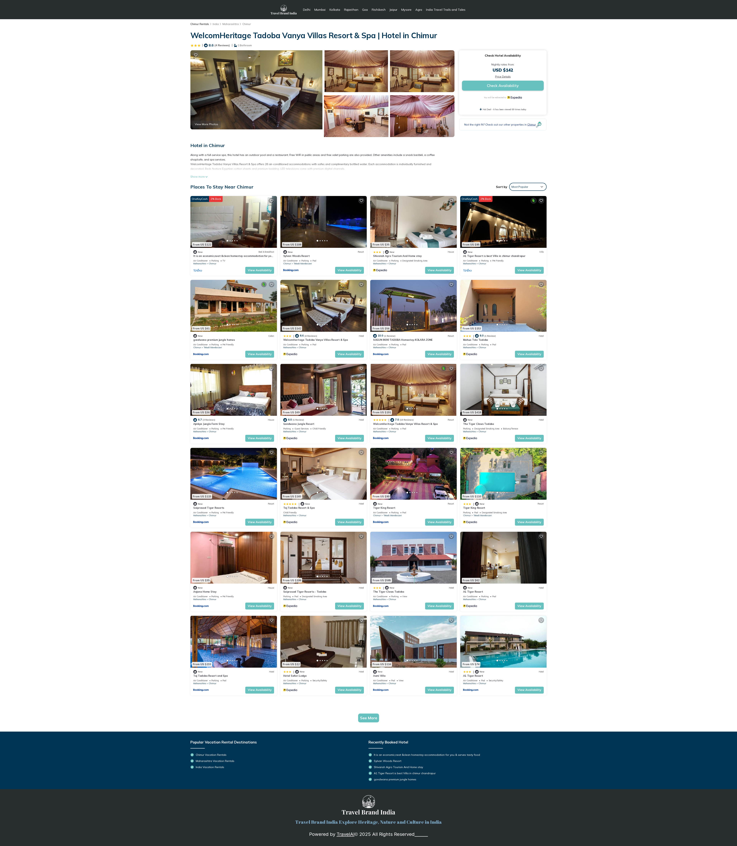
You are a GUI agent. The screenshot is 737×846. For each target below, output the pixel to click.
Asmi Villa (379, 675)
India (216, 24)
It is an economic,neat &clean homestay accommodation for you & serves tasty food (427, 755)
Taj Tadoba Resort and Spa (210, 675)
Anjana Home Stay (204, 591)
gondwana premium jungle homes (214, 339)
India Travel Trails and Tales (445, 10)
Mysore (406, 10)
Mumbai (320, 10)
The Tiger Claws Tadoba (478, 423)
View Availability (260, 270)
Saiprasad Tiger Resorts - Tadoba (304, 591)
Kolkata (334, 10)
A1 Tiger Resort (473, 591)
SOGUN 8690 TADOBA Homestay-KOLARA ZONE (403, 339)
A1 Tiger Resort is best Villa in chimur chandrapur (494, 255)
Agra (418, 10)
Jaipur (393, 10)
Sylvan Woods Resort (296, 255)
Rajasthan (351, 10)
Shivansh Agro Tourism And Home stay (397, 255)
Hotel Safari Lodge (295, 675)
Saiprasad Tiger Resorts (208, 507)
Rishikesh (379, 10)
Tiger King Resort (384, 507)
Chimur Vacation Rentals (211, 755)
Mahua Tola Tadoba (475, 339)
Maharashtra (230, 24)
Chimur (246, 24)
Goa (365, 10)
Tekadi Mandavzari (303, 263)
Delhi (306, 10)
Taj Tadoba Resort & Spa (299, 507)
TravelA (345, 834)
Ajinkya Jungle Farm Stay (209, 423)
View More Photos (206, 124)
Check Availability (503, 85)
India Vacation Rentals (210, 767)
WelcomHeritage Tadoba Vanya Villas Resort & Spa (315, 339)
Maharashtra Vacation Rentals (215, 761)
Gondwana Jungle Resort (298, 423)
